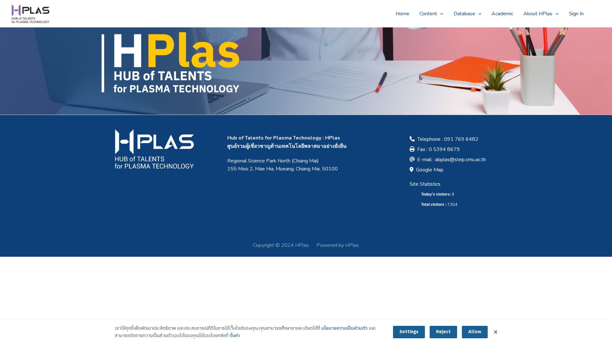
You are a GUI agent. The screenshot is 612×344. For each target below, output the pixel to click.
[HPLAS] (30, 13)
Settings (409, 331)
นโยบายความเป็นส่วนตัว (344, 328)
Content (428, 13)
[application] (440, 13)
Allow (474, 331)
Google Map (429, 169)
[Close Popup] (495, 332)
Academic (502, 13)
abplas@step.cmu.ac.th (460, 159)
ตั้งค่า (234, 335)
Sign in (576, 13)
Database (464, 13)
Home (402, 13)
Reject (443, 331)
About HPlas (537, 13)
